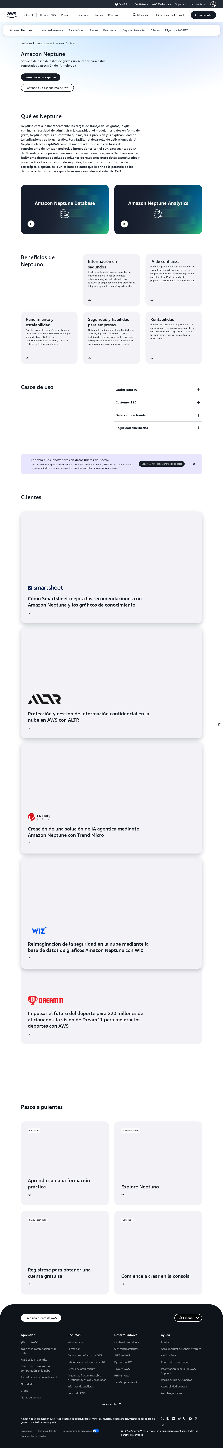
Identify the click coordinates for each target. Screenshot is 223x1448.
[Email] (162, 1426)
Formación (74, 1348)
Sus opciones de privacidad (77, 1430)
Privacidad (26, 1430)
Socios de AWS (77, 1393)
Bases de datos (44, 43)
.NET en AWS (122, 1355)
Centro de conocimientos (176, 1362)
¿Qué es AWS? (29, 1342)
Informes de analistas (81, 1386)
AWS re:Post (168, 1355)
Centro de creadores (126, 1342)
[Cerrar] (194, 464)
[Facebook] (168, 1419)
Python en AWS (123, 1362)
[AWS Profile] (213, 4)
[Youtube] (190, 1419)
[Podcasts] (195, 1419)
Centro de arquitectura (81, 1369)
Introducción (75, 1342)
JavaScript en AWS (125, 1382)
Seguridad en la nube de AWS (39, 1377)
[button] (48, 15)
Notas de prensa (31, 1397)
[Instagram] (179, 1419)
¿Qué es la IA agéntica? (35, 1359)
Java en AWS (122, 1369)
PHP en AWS (122, 1375)
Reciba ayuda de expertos (176, 1380)
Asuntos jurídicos (171, 1393)
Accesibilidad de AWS (174, 1386)
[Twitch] (184, 1419)
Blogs (24, 1390)
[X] (162, 1419)
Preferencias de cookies (33, 1436)
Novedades (27, 1384)
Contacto (166, 1342)
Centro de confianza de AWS (85, 1355)
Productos (26, 43)
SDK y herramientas (126, 1348)
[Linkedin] (173, 1419)
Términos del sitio (47, 1430)
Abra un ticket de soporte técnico (181, 1348)
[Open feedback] (219, 724)
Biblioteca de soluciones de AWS (87, 1362)
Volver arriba (109, 1404)
